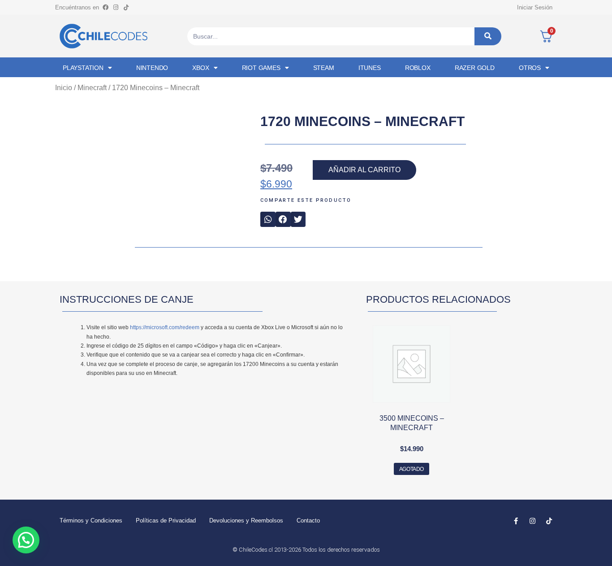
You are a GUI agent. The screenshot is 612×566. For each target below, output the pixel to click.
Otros (530, 67)
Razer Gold (475, 67)
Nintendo (152, 67)
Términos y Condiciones (91, 520)
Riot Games (261, 67)
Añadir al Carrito (364, 170)
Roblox (418, 67)
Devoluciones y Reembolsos (246, 520)
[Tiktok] (126, 7)
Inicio (63, 87)
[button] (268, 219)
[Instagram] (116, 7)
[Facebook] (105, 7)
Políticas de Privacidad (166, 520)
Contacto (308, 520)
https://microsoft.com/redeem (164, 327)
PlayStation (83, 67)
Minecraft (92, 87)
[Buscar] (487, 36)
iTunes (369, 67)
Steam (323, 67)
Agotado (411, 469)
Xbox (200, 67)
